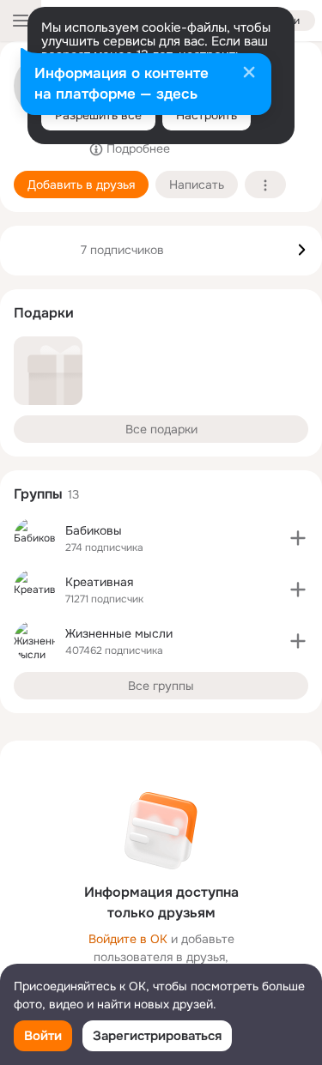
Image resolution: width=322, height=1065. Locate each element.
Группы (38, 494)
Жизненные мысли (119, 633)
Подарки (44, 313)
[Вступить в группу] (298, 538)
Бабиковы (93, 530)
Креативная (99, 582)
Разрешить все (98, 115)
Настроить (206, 115)
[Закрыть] (249, 74)
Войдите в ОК (127, 939)
